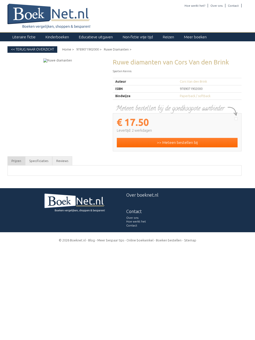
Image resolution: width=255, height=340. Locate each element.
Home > (68, 49)
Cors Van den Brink (193, 81)
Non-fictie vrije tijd (138, 37)
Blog (91, 240)
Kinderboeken (57, 37)
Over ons (216, 5)
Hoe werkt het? (195, 5)
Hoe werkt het (136, 221)
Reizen (168, 37)
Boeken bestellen (169, 240)
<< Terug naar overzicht (32, 49)
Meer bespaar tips (110, 240)
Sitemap (190, 240)
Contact (233, 5)
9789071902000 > (88, 49)
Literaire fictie (24, 37)
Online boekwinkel (140, 240)
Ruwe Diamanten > (117, 49)
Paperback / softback (195, 96)
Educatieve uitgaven (96, 37)
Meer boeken (195, 37)
